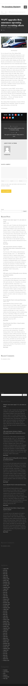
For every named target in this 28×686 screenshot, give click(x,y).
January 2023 (6, 641)
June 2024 (5, 612)
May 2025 (5, 594)
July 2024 (5, 611)
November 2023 (6, 624)
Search (2, 209)
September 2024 (6, 607)
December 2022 (6, 643)
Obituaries (5, 675)
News (6, 12)
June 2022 (5, 653)
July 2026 (5, 570)
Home (2, 12)
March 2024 (5, 618)
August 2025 (5, 589)
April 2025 (5, 595)
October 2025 (6, 585)
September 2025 (6, 587)
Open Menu (25, 7)
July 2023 (5, 631)
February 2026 (6, 578)
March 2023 (5, 638)
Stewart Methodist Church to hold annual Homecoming (14, 300)
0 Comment (15, 27)
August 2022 (5, 650)
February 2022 (6, 660)
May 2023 (5, 635)
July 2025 (5, 590)
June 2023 (5, 633)
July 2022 (5, 652)
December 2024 (6, 602)
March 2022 (5, 658)
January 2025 (6, 601)
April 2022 (5, 657)
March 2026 (5, 577)
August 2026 (5, 568)
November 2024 (6, 604)
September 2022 (6, 648)
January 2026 (6, 580)
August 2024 (5, 609)
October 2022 (6, 646)
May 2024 (5, 614)
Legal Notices (6, 671)
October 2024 (6, 606)
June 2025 (5, 592)
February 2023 (6, 640)
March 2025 (5, 597)
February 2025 (6, 599)
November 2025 (6, 584)
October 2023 (6, 626)
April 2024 (5, 616)
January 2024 (6, 621)
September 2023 (6, 628)
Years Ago (5, 678)
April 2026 (5, 575)
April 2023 (5, 636)
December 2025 (6, 582)
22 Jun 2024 (3, 27)
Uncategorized (6, 676)
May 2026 (5, 573)
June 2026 (5, 572)
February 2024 (6, 619)
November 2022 (6, 645)
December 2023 (6, 623)
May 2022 (5, 655)
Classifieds (5, 670)
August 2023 (5, 629)
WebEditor (9, 27)
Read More (5, 244)
